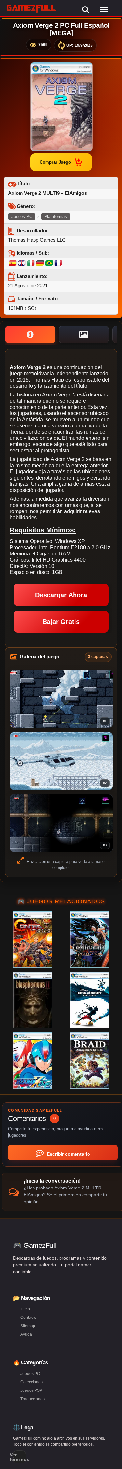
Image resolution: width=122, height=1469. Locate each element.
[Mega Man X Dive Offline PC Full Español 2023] (32, 1060)
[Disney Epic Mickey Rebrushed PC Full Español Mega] (89, 1000)
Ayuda (26, 1334)
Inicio (25, 1309)
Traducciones (32, 1399)
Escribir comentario (68, 1154)
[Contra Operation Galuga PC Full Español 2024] (32, 939)
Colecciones (31, 1382)
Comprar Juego (55, 162)
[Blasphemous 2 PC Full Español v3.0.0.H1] (32, 1000)
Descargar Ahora (61, 594)
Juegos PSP (31, 1390)
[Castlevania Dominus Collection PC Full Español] (89, 939)
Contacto (28, 1317)
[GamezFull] (31, 8)
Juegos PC (21, 216)
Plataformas (55, 216)
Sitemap (27, 1326)
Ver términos (19, 1457)
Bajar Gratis (61, 621)
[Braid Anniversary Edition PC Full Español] (89, 1060)
